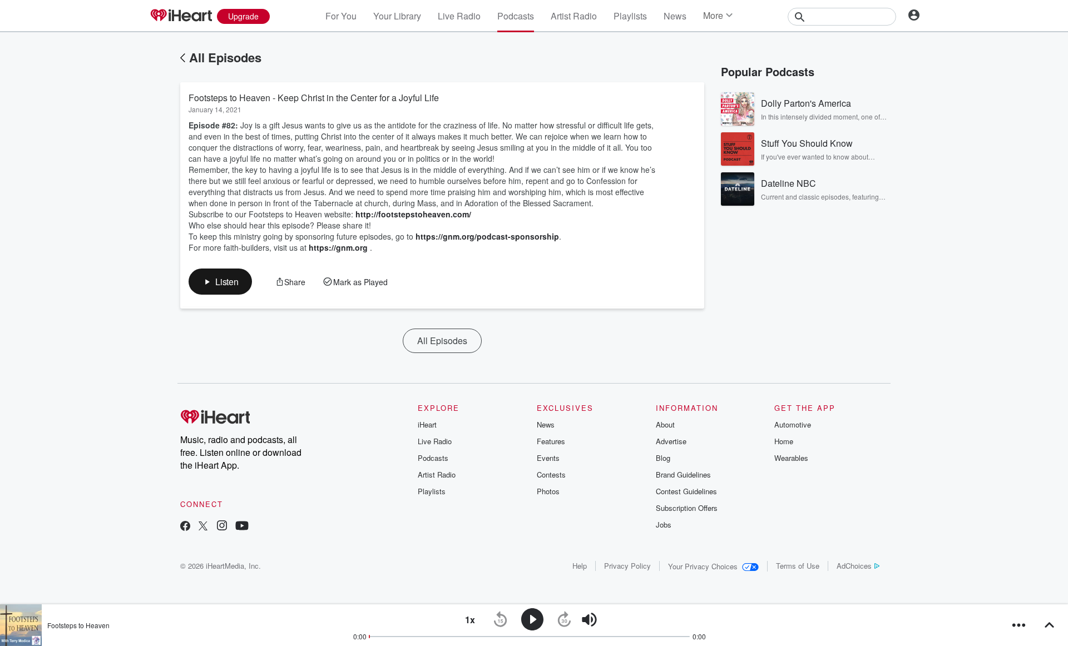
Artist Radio (574, 15)
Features (551, 441)
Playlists (630, 15)
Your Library (397, 15)
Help (579, 565)
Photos (548, 491)
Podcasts (515, 15)
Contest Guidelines (686, 491)
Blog (663, 458)
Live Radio (459, 15)
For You (341, 15)
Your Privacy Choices (703, 566)
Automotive (792, 424)
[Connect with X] (203, 526)
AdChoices (854, 565)
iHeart (427, 424)
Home (783, 441)
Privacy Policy (627, 565)
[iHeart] (180, 16)
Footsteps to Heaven (78, 625)
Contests (551, 474)
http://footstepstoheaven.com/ (413, 214)
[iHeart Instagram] (222, 526)
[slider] (620, 620)
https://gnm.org (338, 247)
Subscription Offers (687, 508)
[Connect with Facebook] (185, 526)
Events (548, 458)
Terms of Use (797, 565)
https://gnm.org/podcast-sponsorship (487, 236)
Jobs (663, 524)
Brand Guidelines (683, 474)
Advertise (671, 441)
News (675, 15)
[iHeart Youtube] (242, 526)
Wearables (791, 458)
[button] (220, 282)
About (665, 424)
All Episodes (225, 57)
